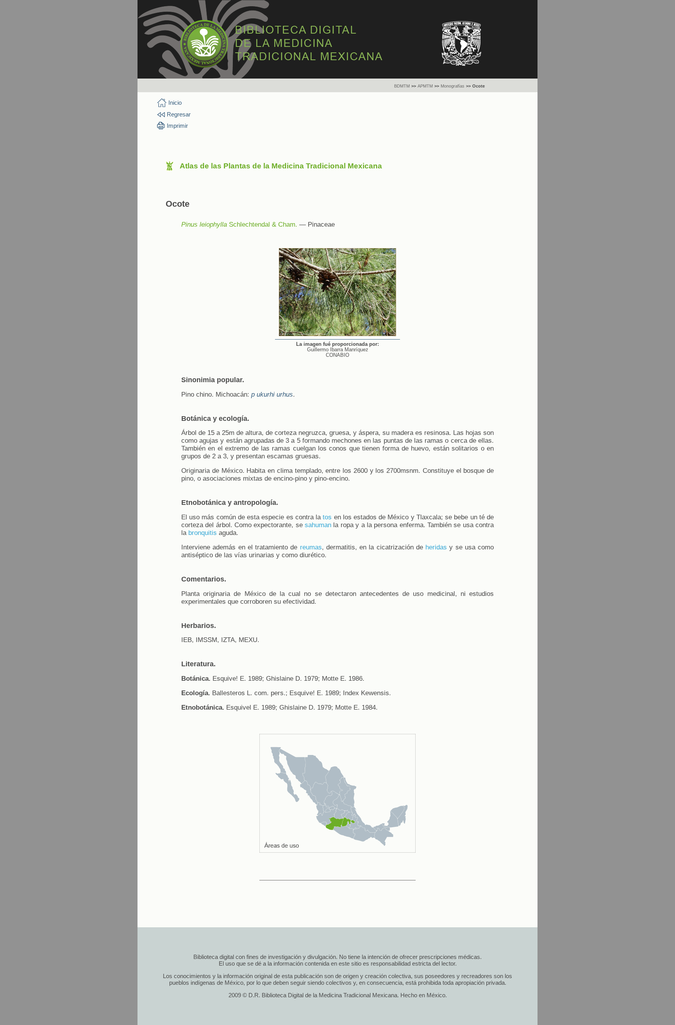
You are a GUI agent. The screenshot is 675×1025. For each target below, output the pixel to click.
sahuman (318, 525)
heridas (436, 547)
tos (327, 517)
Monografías (452, 86)
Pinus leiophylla (204, 224)
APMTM (425, 86)
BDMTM (402, 86)
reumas (311, 547)
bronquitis (202, 533)
